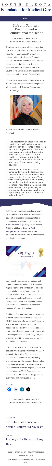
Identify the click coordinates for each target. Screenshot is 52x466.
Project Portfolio (36, 452)
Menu (30, 19)
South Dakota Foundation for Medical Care (23, 460)
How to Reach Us (26, 456)
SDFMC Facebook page (15, 224)
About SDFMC (20, 452)
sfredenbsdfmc (19, 38)
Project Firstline (32, 41)
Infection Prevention (19, 41)
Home (10, 452)
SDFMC (40, 41)
